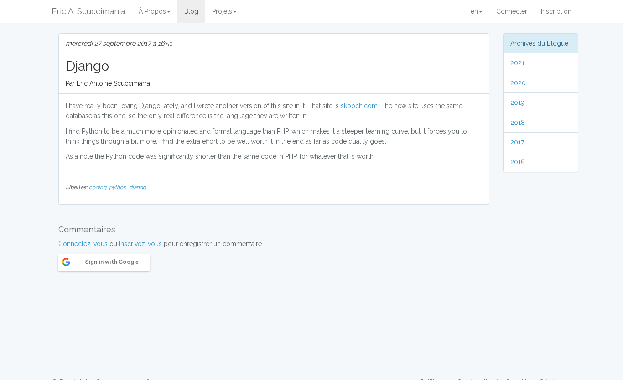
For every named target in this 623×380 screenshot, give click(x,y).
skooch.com (359, 105)
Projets (222, 11)
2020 (518, 83)
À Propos (152, 11)
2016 (517, 161)
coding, (99, 187)
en (474, 11)
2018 (517, 122)
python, (119, 187)
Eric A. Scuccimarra (88, 11)
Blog (191, 11)
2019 (517, 102)
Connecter (511, 11)
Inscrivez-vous (140, 243)
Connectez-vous (83, 243)
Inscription (556, 11)
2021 (517, 63)
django (137, 187)
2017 (517, 142)
